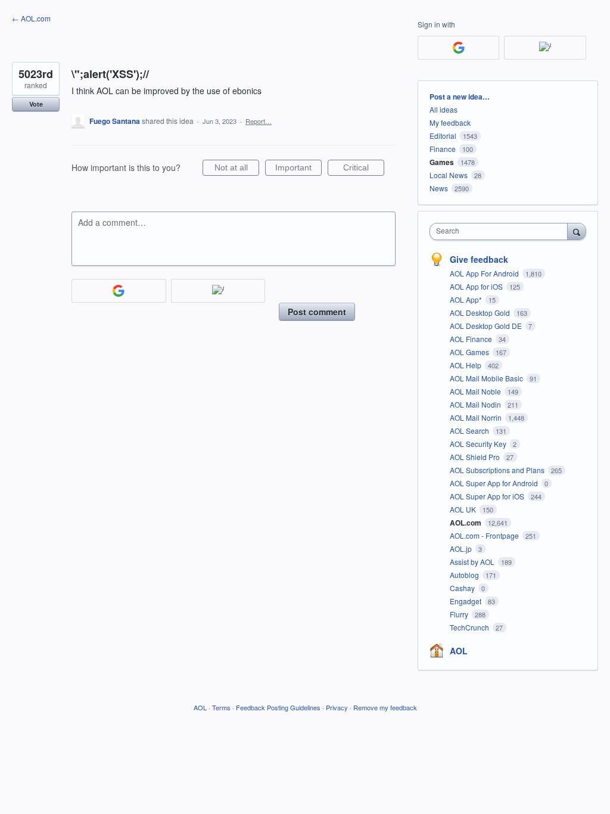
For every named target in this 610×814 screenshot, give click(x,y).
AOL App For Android (485, 273)
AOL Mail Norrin (476, 417)
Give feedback (479, 259)
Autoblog (465, 575)
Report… (258, 121)
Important (298, 169)
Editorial (443, 136)
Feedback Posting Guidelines (278, 707)
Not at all (236, 169)
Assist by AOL (473, 562)
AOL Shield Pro (476, 457)
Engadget (466, 601)
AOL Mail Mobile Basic (487, 378)
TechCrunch (470, 627)
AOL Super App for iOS (488, 496)
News (439, 188)
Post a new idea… (460, 96)
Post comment (317, 312)
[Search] (576, 231)
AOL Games (470, 352)
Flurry (460, 614)
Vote (36, 104)
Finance (443, 149)
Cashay (463, 588)
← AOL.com (31, 18)
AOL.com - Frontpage (485, 535)
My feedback (450, 122)
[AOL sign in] (218, 291)
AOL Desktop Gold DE (487, 326)
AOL (459, 651)
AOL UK (464, 509)
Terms (221, 707)
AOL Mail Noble (476, 391)
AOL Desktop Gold (481, 312)
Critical (363, 169)
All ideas (444, 109)
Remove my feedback (385, 707)
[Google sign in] (118, 291)
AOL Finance (472, 339)
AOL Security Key (479, 444)
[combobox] (501, 231)
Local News (449, 175)
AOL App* (467, 299)
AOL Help (466, 365)
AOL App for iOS (477, 286)
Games (442, 162)
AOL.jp (462, 548)
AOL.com (466, 522)
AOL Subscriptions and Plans (498, 470)
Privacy (337, 707)
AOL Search (470, 430)
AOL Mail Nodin (476, 404)
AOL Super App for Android (495, 483)
